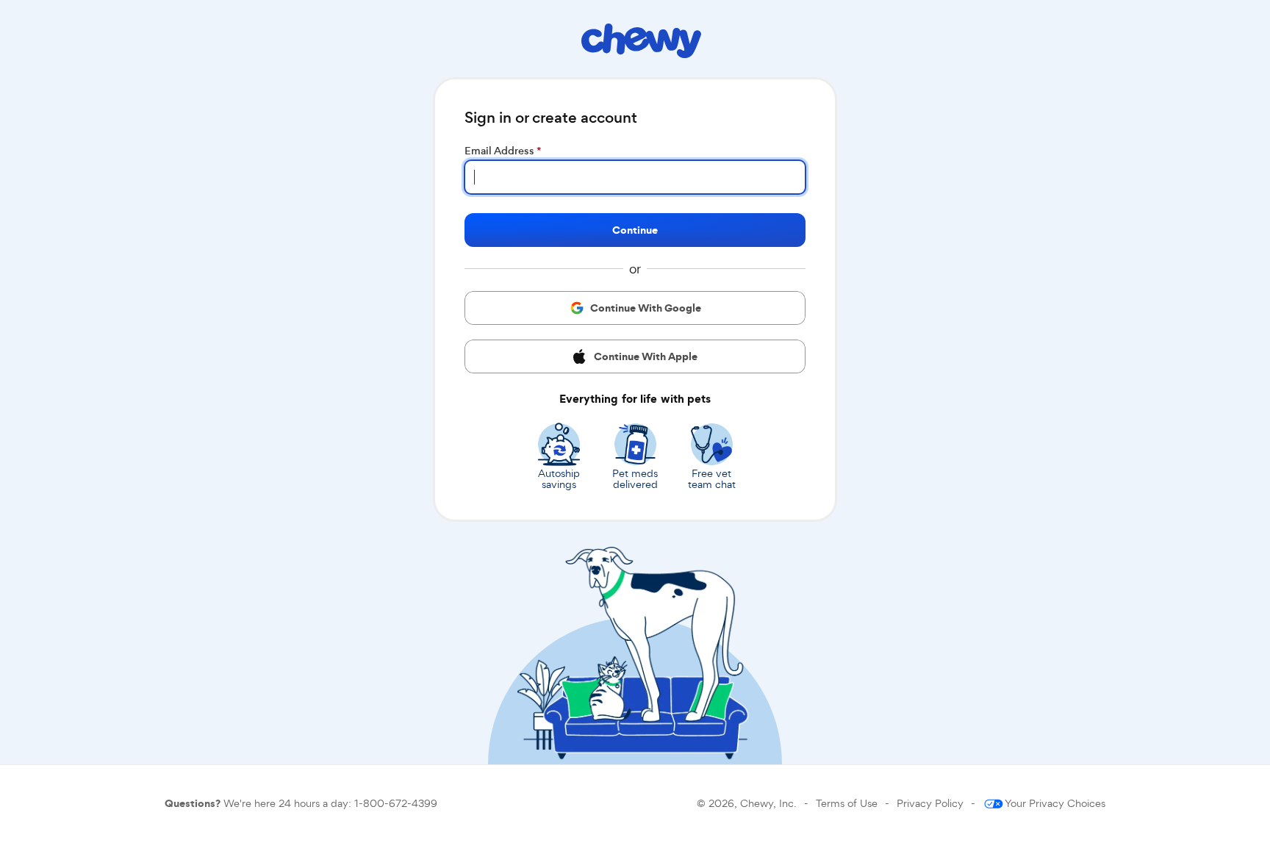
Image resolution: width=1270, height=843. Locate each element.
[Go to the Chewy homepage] (641, 43)
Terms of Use (847, 803)
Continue (635, 230)
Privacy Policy (930, 803)
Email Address (502, 150)
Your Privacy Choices (1055, 803)
